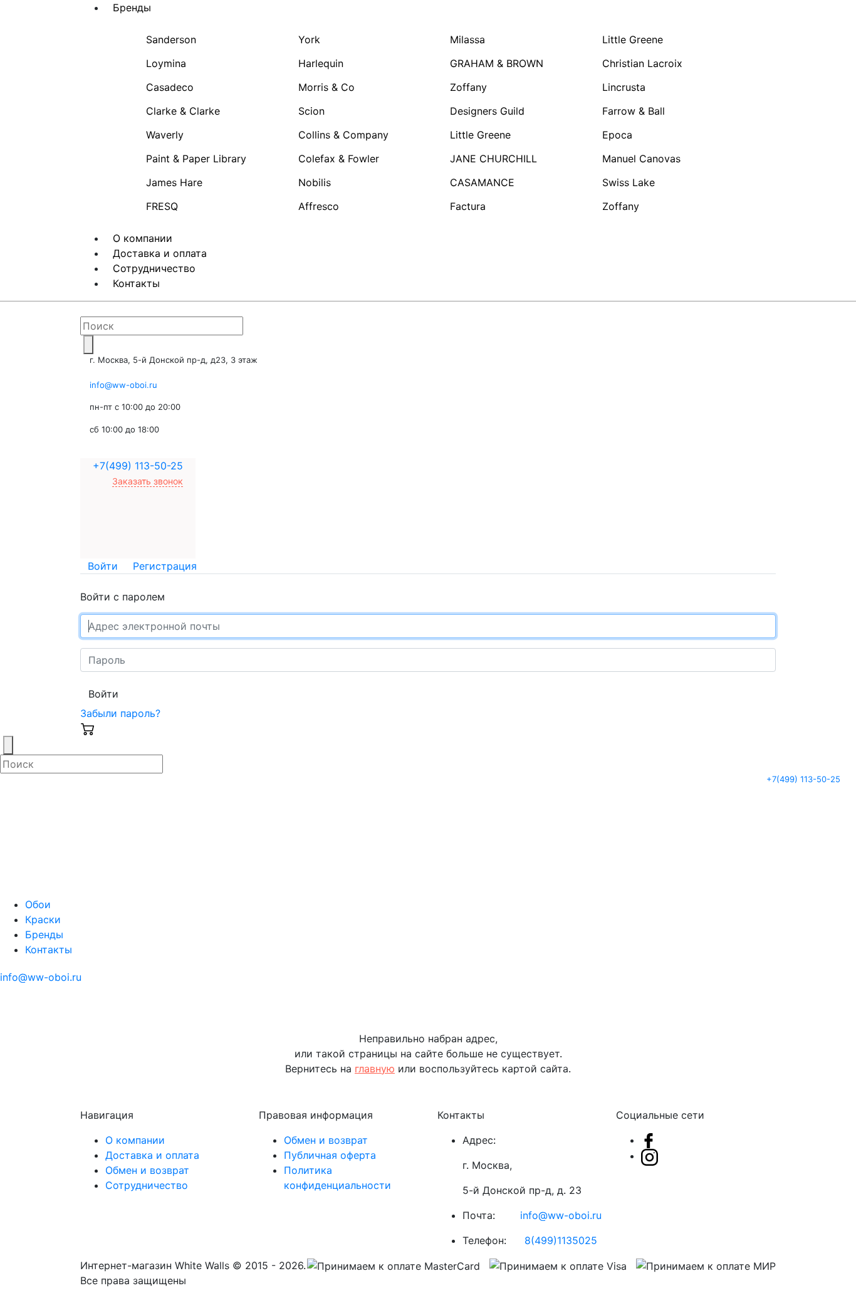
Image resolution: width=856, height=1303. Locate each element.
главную (375, 1068)
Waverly (165, 134)
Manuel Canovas (641, 158)
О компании (135, 1140)
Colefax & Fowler (338, 158)
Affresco (318, 206)
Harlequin (320, 63)
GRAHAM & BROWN (496, 63)
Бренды (44, 934)
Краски (43, 919)
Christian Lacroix (642, 63)
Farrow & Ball (633, 111)
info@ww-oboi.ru (123, 385)
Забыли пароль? (120, 713)
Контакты (136, 283)
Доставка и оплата (152, 1155)
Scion (311, 111)
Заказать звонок (147, 481)
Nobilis (314, 182)
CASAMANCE (482, 182)
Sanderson (171, 39)
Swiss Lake (628, 182)
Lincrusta (623, 87)
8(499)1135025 (561, 1240)
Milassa (467, 39)
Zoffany (468, 87)
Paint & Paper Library (196, 158)
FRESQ (162, 206)
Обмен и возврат (147, 1170)
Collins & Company (343, 134)
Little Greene (632, 39)
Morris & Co (326, 87)
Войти (103, 566)
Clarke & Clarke (183, 111)
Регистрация (165, 566)
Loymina (166, 63)
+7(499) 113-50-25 (138, 465)
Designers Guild (487, 111)
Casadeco (170, 87)
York (309, 39)
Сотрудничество (146, 1185)
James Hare (174, 182)
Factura (468, 206)
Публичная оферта (330, 1155)
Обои (38, 904)
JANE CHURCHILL (493, 158)
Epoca (617, 134)
